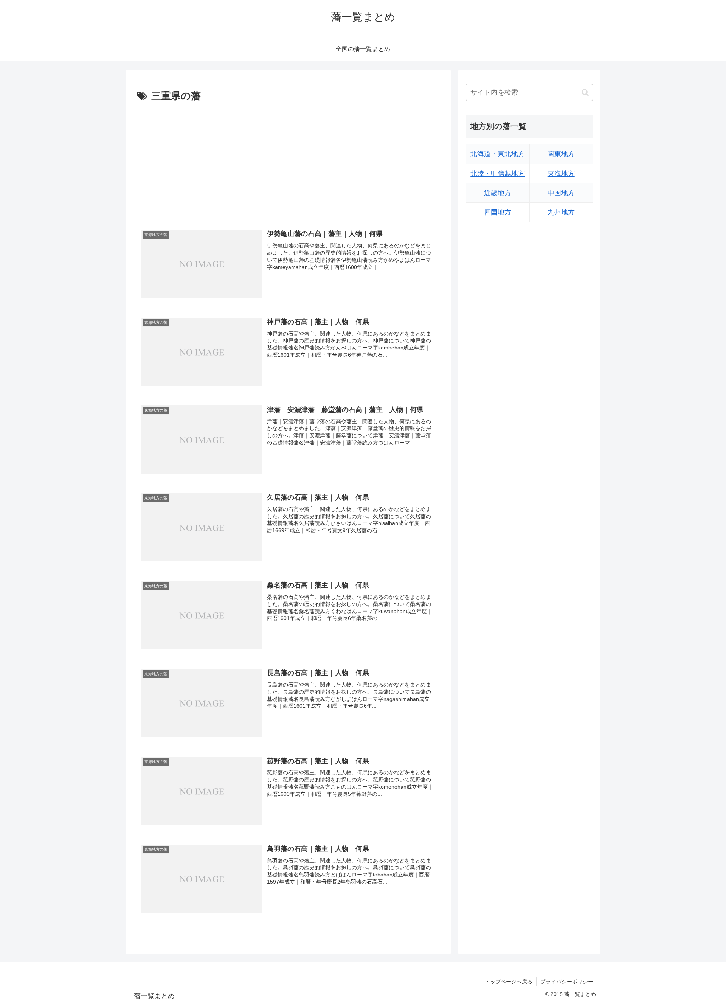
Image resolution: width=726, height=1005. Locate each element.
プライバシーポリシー (566, 982)
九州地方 (561, 212)
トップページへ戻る (508, 982)
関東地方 (561, 154)
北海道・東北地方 (497, 154)
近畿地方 (497, 193)
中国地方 (561, 193)
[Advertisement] (288, 161)
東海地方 (561, 173)
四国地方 (497, 212)
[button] (585, 92)
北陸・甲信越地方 (497, 173)
